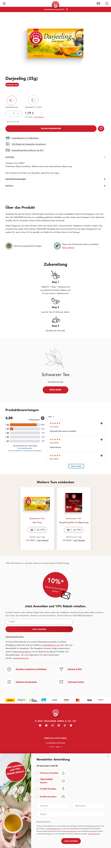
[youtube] (40, 725)
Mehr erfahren (68, 247)
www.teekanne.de (94, 834)
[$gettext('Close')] (108, 756)
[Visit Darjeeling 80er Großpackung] (74, 518)
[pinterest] (59, 725)
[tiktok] (65, 725)
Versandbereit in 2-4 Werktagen (25, 138)
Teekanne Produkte (49, 773)
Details (9, 186)
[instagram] (52, 725)
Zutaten (9, 157)
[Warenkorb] (98, 3)
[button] (4, 3)
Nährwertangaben (15, 179)
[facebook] (46, 725)
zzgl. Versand (42, 540)
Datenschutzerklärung (69, 831)
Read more (55, 390)
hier (67, 563)
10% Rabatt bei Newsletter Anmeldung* (29, 144)
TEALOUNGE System (46, 781)
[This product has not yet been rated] (55, 90)
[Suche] (107, 3)
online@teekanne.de (50, 645)
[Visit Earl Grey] (37, 518)
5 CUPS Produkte (48, 789)
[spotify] (71, 725)
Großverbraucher (48, 796)
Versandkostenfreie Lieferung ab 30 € (28, 150)
